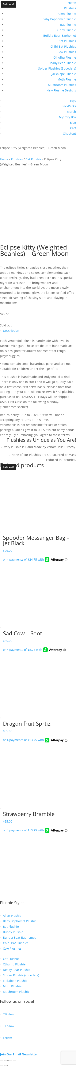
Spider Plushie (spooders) (21, 975)
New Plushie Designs (61, 90)
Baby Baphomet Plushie (59, 19)
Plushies (70, 8)
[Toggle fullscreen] (6, 1060)
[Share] (10, 1060)
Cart (73, 128)
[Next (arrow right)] (6, 1065)
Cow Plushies (66, 52)
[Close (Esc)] (14, 1060)
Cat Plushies (67, 41)
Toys (73, 101)
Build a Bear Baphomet (59, 36)
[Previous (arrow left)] (1, 1065)
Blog (73, 123)
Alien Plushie (67, 14)
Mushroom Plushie (16, 992)
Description (11, 331)
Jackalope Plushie (64, 74)
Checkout (69, 134)
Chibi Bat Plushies (63, 46)
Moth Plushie (66, 79)
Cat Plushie (33, 159)
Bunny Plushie (66, 30)
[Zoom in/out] (1, 1060)
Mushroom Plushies (62, 85)
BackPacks (69, 106)
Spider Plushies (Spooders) (57, 68)
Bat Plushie (68, 25)
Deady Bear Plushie (62, 63)
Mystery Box (67, 117)
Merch (71, 112)
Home (72, 3)
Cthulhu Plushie (64, 57)
